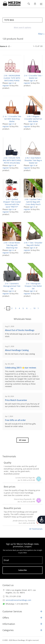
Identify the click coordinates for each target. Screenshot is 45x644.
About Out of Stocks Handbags (19, 330)
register (5, 85)
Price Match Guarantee (16, 400)
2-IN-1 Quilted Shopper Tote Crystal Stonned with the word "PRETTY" (12, 203)
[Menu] (41, 3)
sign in (11, 83)
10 (34, 308)
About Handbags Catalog (17, 350)
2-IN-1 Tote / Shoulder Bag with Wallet (33, 243)
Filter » (41, 33)
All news (22, 440)
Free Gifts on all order (15, 420)
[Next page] (38, 308)
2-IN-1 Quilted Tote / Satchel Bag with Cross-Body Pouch (33, 202)
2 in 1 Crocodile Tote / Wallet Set (33, 76)
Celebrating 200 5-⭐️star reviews (20, 367)
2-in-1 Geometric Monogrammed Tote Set (11, 286)
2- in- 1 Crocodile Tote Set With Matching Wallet (12, 119)
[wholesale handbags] (10, 3)
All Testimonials (35, 529)
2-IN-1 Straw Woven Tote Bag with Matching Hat (12, 245)
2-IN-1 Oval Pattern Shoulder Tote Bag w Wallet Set (33, 160)
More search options (22, 27)
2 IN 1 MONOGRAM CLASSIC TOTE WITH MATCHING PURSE (12, 78)
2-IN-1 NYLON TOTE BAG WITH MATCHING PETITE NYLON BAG (12, 160)
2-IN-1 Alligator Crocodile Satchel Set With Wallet (33, 119)
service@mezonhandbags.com (18, 600)
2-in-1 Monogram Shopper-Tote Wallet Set (33, 286)
